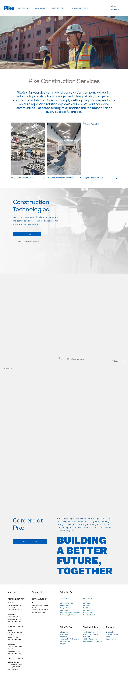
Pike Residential (89, 615)
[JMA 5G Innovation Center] (41, 177)
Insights (63, 643)
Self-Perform (65, 610)
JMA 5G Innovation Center (23, 177)
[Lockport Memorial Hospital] (77, 177)
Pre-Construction (66, 603)
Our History (64, 634)
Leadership (64, 637)
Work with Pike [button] (58, 8)
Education (86, 606)
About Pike (64, 632)
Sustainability (65, 641)
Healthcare (87, 608)
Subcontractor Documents (92, 641)
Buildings (86, 603)
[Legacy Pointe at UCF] (113, 177)
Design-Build (64, 608)
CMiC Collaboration (90, 639)
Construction (64, 606)
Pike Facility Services (67, 615)
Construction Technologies (69, 639)
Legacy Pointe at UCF (93, 177)
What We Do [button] (40, 8)
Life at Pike (110, 632)
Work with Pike (88, 632)
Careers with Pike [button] (78, 8)
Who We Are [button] (23, 8)
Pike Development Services (70, 612)
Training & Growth (112, 634)
